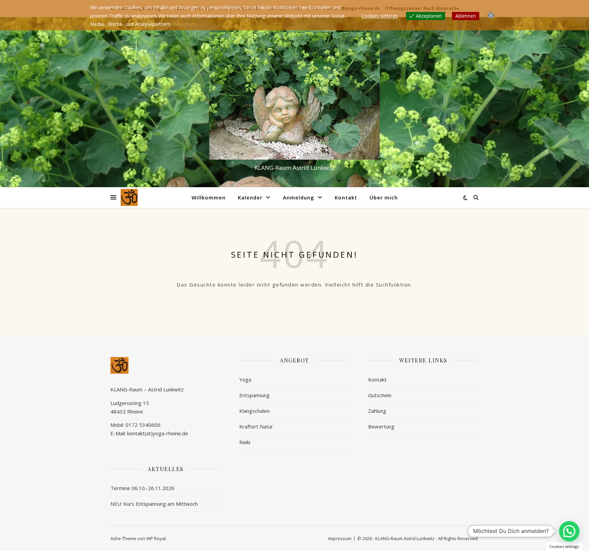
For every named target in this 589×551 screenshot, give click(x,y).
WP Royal (156, 538)
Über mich (383, 197)
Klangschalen (254, 410)
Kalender (250, 197)
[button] (569, 531)
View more (185, 24)
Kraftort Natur (256, 426)
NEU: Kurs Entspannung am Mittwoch (154, 503)
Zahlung (377, 410)
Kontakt (346, 197)
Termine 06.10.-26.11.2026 (142, 488)
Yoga (245, 379)
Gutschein (379, 395)
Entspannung (254, 395)
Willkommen (209, 197)
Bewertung (381, 426)
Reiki (244, 442)
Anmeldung (298, 197)
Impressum (339, 538)
